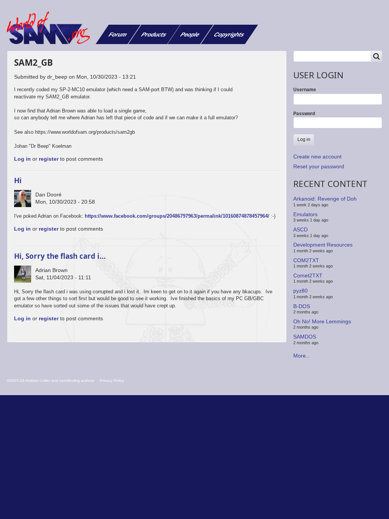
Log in (22, 159)
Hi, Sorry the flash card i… (60, 256)
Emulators (305, 214)
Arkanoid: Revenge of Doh (325, 199)
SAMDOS (304, 337)
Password (304, 113)
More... (301, 356)
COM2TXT (306, 260)
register (49, 159)
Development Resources (323, 245)
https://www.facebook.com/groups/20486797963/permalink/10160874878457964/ (178, 216)
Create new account (317, 156)
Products (154, 34)
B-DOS (301, 306)
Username (304, 89)
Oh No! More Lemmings (322, 321)
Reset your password (318, 166)
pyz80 (300, 291)
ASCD (300, 229)
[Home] (51, 27)
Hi (18, 180)
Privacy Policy (112, 380)
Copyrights (229, 34)
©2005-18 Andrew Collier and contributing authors (50, 380)
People (190, 34)
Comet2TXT (308, 275)
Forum (118, 34)
